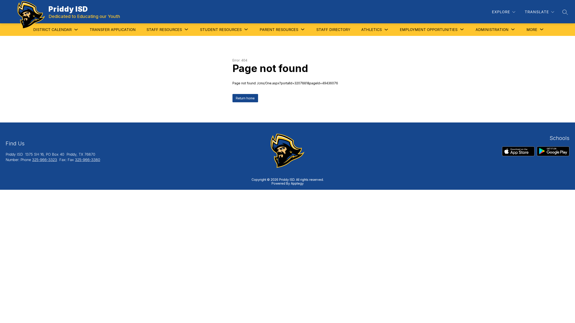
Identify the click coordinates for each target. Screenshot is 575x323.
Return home (245, 98)
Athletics (371, 29)
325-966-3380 (87, 159)
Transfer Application (113, 29)
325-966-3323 (44, 159)
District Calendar (52, 29)
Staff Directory (333, 29)
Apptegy (297, 183)
